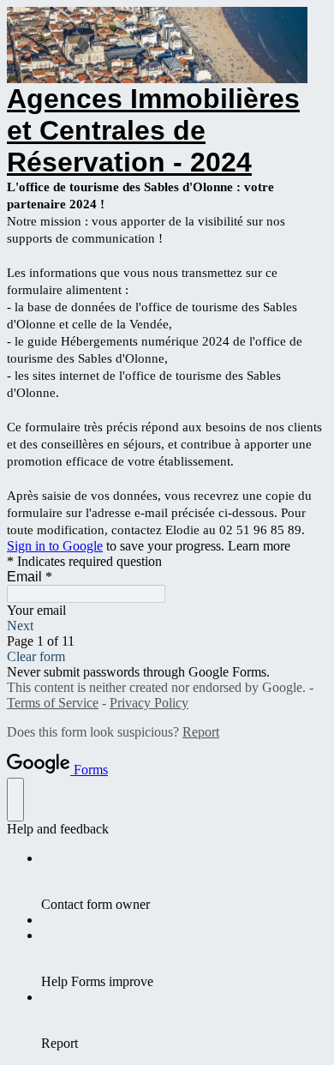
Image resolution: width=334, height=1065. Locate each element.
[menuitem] (184, 881)
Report (200, 732)
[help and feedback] (15, 799)
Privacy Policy (149, 702)
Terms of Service (52, 702)
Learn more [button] (259, 546)
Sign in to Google (55, 546)
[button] (167, 626)
